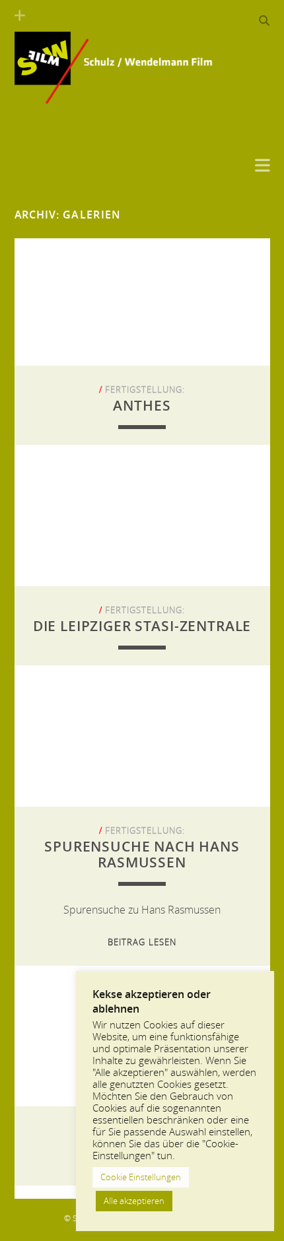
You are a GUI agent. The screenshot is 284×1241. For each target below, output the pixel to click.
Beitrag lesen (142, 942)
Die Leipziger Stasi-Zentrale (142, 626)
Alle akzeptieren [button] (134, 1201)
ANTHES (141, 405)
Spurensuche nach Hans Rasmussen (142, 854)
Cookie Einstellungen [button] (140, 1177)
